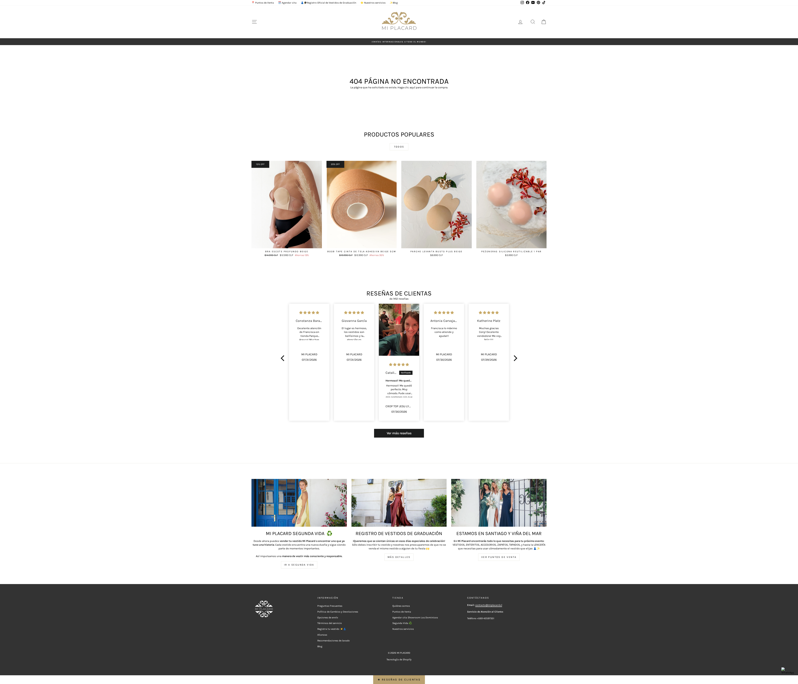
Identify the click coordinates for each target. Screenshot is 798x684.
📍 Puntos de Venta (262, 2)
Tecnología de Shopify (399, 659)
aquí (412, 87)
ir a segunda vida (299, 564)
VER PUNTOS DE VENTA (499, 557)
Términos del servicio (329, 623)
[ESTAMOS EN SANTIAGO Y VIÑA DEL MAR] (499, 503)
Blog (319, 646)
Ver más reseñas (399, 433)
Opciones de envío (327, 617)
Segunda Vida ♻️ (402, 623)
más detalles (399, 557)
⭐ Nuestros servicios (372, 2)
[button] (284, 358)
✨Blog (394, 2)
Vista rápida (287, 243)
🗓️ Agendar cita (287, 2)
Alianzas (322, 634)
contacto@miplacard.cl (488, 605)
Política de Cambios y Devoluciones (337, 611)
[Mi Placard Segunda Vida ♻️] (299, 503)
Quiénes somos (401, 605)
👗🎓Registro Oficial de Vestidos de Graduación (328, 2)
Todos (399, 146)
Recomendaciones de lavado (333, 640)
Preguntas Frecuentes (329, 605)
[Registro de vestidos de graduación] (399, 503)
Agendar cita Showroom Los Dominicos (415, 617)
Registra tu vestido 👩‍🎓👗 (331, 628)
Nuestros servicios (403, 628)
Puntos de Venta (401, 611)
